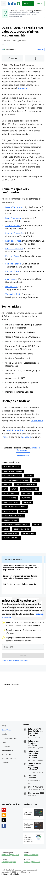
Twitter (5, 437)
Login (4, 734)
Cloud (36, 524)
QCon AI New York (35, 787)
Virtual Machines (29, 489)
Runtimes (26, 498)
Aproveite (22, 88)
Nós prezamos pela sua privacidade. (15, 660)
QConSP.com (37, 420)
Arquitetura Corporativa (14, 507)
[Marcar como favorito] (35, 58)
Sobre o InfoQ (7, 754)
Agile (6, 529)
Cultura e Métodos (12, 476)
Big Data (26, 493)
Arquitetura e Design (13, 471)
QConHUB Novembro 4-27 (11, 711)
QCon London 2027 (36, 793)
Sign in (40, 3)
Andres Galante (12, 225)
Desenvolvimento (11, 467)
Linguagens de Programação (16, 524)
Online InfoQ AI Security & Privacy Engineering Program (35, 732)
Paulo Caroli (11, 286)
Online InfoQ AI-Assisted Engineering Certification (34, 767)
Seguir (40, 49)
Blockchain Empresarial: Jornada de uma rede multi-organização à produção (20, 577)
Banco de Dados (10, 520)
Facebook (26, 437)
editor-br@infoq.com (9, 862)
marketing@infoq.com (32, 862)
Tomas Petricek (12, 294)
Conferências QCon (10, 738)
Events (4, 742)
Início (4, 726)
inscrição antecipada (15, 430)
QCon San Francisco (32, 777)
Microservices (10, 498)
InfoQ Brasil (10, 49)
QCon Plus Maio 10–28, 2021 (12, 714)
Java (14, 489)
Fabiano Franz (12, 271)
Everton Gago (12, 256)
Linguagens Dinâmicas (25, 484)
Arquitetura (28, 533)
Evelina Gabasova (14, 248)
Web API (7, 484)
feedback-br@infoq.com (10, 855)
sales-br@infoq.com (31, 855)
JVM (36, 480)
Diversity (5, 763)
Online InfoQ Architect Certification (33, 743)
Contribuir (6, 746)
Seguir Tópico (23, 455)
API (5, 489)
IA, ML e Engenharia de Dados (16, 480)
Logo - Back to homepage (14, 3)
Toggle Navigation (3, 3)
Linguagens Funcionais (13, 516)
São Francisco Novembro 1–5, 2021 (33, 716)
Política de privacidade (10, 874)
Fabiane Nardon (13, 263)
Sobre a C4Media (9, 759)
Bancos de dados (11, 502)
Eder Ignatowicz (13, 241)
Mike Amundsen (13, 218)
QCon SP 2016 (9, 511)
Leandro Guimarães (14, 233)
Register (28, 3)
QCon (38, 493)
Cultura (27, 502)
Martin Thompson (13, 207)
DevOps (29, 476)
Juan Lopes (10, 279)
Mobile (23, 511)
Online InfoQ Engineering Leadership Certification (33, 754)
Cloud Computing (11, 538)
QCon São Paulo (10, 493)
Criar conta (6, 730)
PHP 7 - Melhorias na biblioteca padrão (19, 584)
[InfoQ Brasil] (3, 49)
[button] (23, 655)
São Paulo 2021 (28, 711)
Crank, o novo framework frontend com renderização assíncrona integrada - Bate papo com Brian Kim (20, 568)
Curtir (14, 58)
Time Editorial (7, 750)
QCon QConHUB (18, 690)
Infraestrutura (10, 533)
